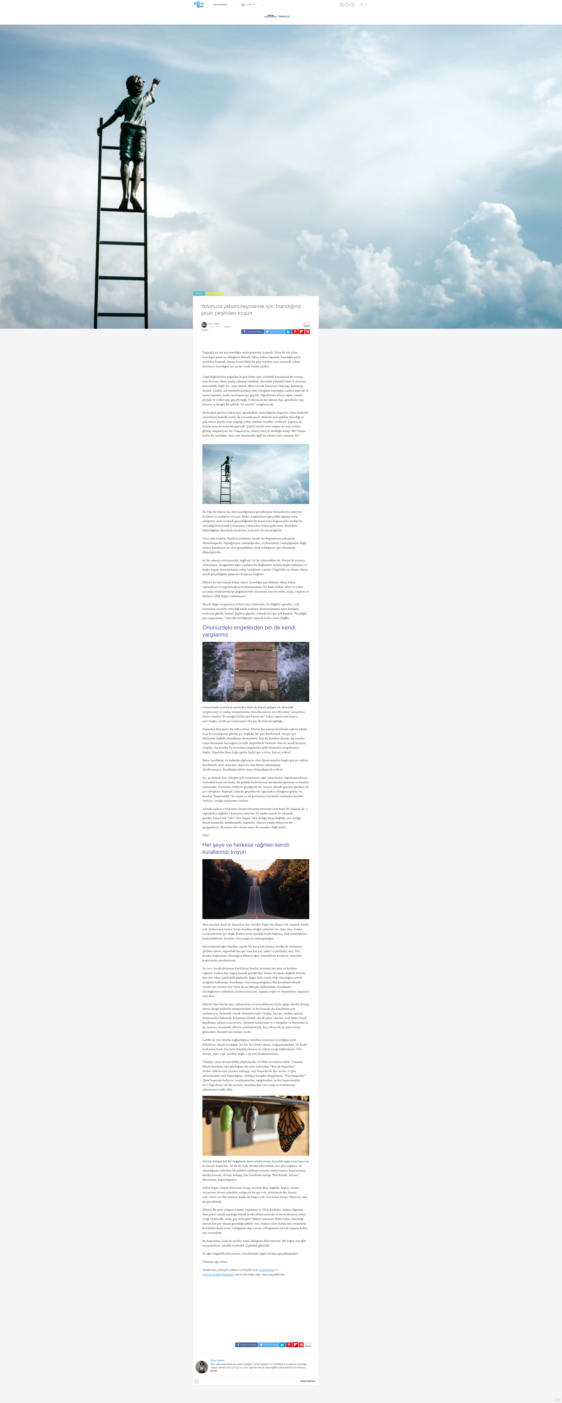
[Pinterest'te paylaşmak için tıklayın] (295, 331)
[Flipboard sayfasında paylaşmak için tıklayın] (301, 331)
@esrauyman (266, 1270)
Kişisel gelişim (214, 294)
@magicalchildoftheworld (218, 1274)
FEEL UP (199, 294)
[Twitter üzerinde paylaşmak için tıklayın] (274, 331)
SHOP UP (251, 5)
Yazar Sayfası (307, 1381)
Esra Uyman (214, 324)
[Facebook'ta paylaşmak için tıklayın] (252, 331)
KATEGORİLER (221, 5)
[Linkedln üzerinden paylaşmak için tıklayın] (288, 331)
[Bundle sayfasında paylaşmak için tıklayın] (307, 332)
